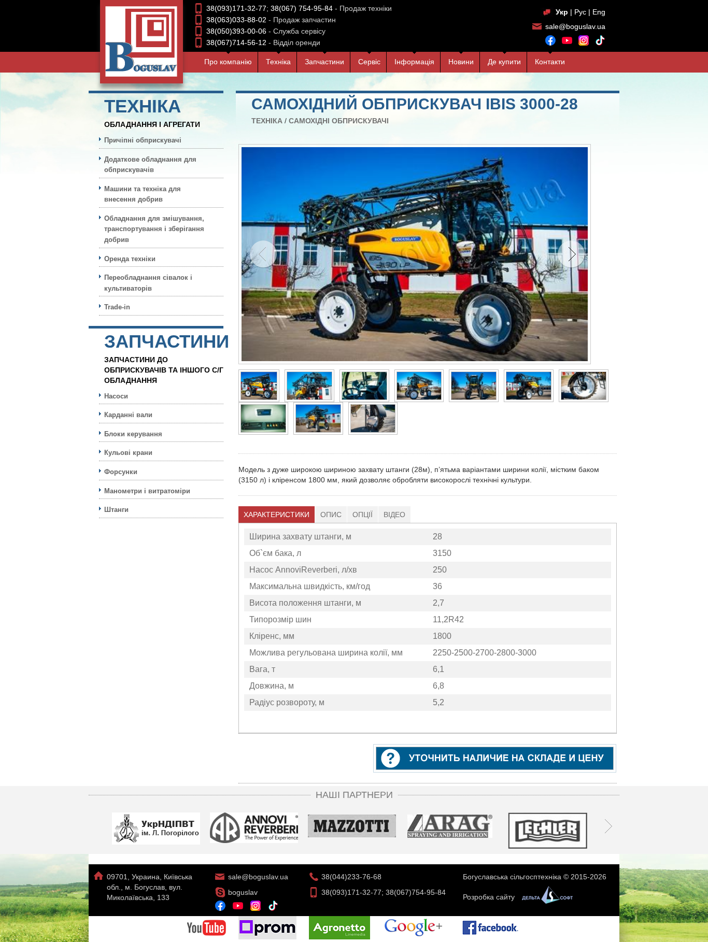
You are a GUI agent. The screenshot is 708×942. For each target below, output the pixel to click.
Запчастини (324, 62)
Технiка (278, 62)
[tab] (276, 514)
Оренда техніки (129, 259)
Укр (562, 12)
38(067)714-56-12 (236, 42)
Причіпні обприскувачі (142, 140)
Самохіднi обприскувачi (339, 121)
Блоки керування (133, 434)
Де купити (504, 62)
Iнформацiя (414, 62)
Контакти (550, 62)
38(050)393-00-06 (236, 31)
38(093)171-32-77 (236, 8)
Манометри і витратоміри (147, 491)
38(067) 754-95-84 (302, 8)
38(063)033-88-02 (236, 20)
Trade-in (117, 307)
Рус (580, 12)
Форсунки (120, 472)
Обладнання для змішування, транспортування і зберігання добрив (154, 229)
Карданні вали (128, 415)
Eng (598, 12)
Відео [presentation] (394, 514)
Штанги (116, 509)
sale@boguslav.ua (575, 26)
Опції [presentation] (362, 514)
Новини (461, 62)
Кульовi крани (128, 452)
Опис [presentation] (331, 514)
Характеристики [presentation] (276, 514)
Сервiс (369, 62)
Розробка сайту (490, 897)
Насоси (116, 396)
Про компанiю (228, 62)
